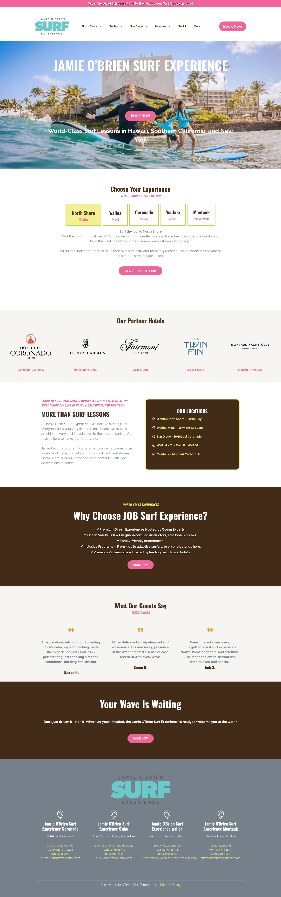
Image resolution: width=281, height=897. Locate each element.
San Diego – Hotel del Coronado (179, 436)
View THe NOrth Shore (140, 271)
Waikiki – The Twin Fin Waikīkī (177, 445)
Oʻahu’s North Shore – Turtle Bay (179, 419)
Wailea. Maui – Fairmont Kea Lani (180, 427)
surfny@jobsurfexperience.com (220, 858)
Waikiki (182, 26)
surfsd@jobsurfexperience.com (60, 858)
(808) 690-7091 (113, 853)
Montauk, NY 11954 (221, 849)
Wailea (113, 26)
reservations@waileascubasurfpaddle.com (170, 858)
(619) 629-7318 (60, 853)
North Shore (89, 26)
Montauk (160, 26)
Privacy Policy (170, 885)
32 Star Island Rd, (221, 845)
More (197, 26)
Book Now (232, 26)
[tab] (83, 215)
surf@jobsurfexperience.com (114, 858)
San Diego (136, 26)
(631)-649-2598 (220, 853)
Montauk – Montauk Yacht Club (178, 454)
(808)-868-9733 (167, 853)
